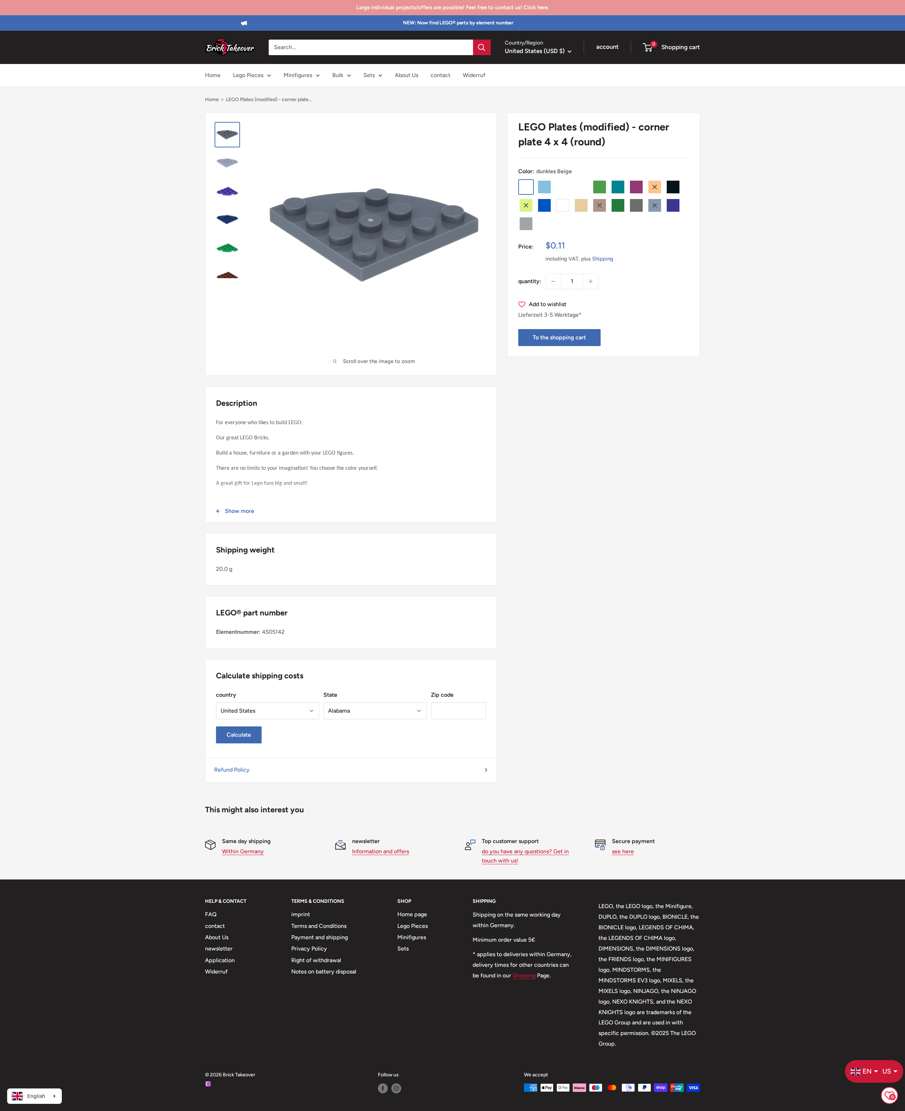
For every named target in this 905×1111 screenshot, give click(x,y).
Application (220, 960)
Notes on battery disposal (323, 971)
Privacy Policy (309, 948)
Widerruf (474, 75)
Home (213, 75)
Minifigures (298, 75)
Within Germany (243, 851)
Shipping (602, 259)
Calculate (239, 734)
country (226, 694)
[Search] (482, 47)
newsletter (219, 948)
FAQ (211, 914)
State (330, 694)
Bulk (337, 75)
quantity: (529, 281)
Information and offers (380, 851)
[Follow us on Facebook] (383, 1088)
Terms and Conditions (318, 926)
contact (440, 75)
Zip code (442, 694)
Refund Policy (232, 769)
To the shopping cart (559, 337)
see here (623, 851)
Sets (369, 75)
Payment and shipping (319, 937)
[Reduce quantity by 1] (553, 281)
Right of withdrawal (316, 960)
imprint (300, 914)
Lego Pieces (248, 75)
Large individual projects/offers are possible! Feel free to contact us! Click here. (452, 7)
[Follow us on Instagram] (396, 1088)
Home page (412, 914)
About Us (406, 75)
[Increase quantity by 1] (590, 281)
